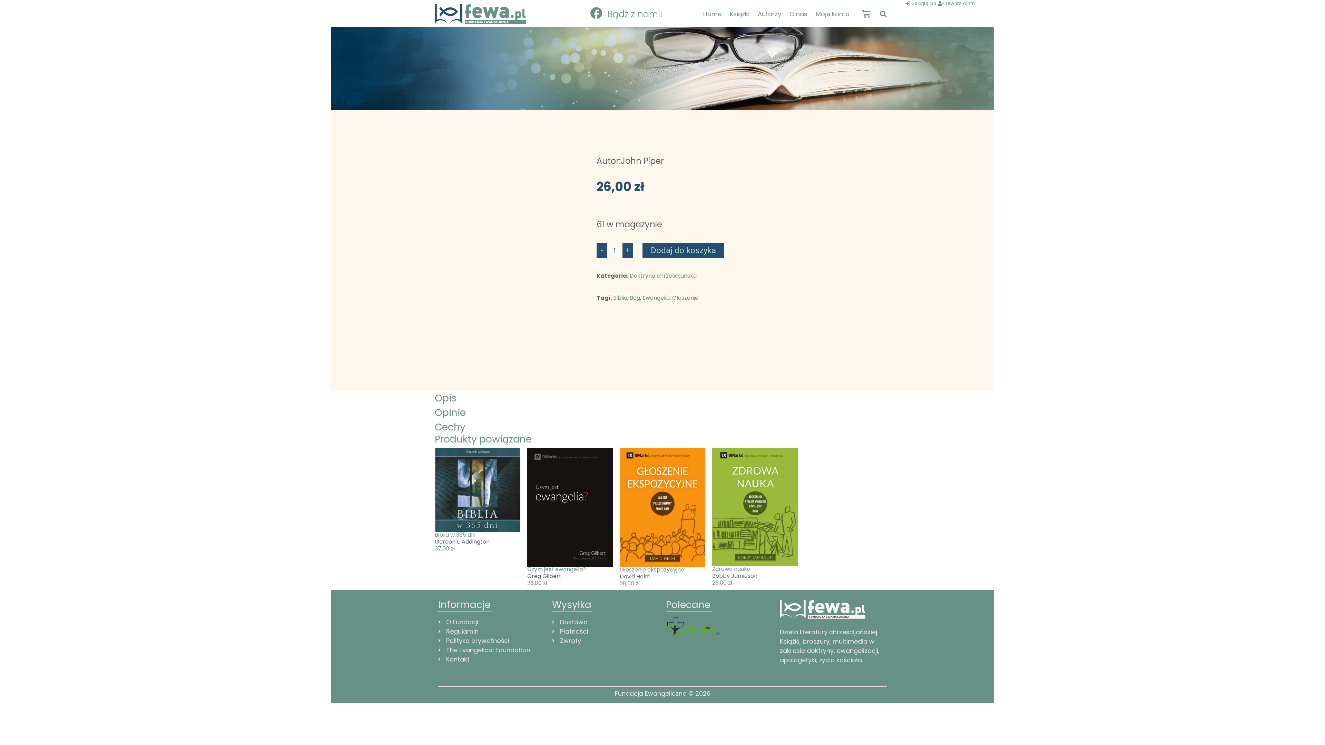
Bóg (635, 298)
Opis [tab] (446, 398)
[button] (883, 14)
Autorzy (769, 14)
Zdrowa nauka (731, 569)
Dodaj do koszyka (683, 250)
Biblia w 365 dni (455, 535)
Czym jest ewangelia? (556, 569)
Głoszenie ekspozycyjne (652, 570)
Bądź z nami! (634, 14)
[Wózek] (866, 14)
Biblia (620, 298)
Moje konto (833, 14)
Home (712, 14)
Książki (739, 14)
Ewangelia (656, 298)
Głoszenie (685, 298)
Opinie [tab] (450, 412)
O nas (798, 14)
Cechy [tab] (450, 427)
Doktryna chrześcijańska (663, 276)
